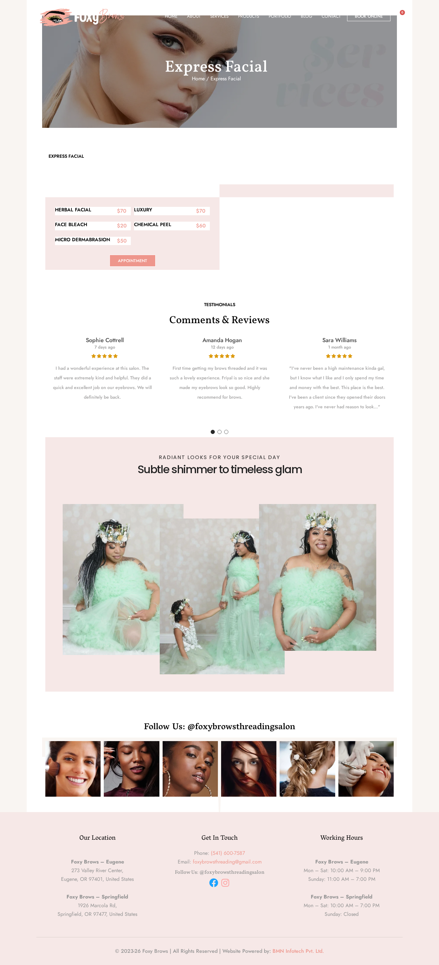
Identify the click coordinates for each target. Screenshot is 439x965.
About (194, 16)
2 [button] (220, 432)
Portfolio (280, 16)
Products (248, 16)
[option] (102, 369)
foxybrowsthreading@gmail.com (227, 861)
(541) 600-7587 (228, 853)
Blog (306, 16)
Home (171, 16)
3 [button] (226, 432)
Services (219, 16)
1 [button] (213, 432)
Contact (331, 16)
